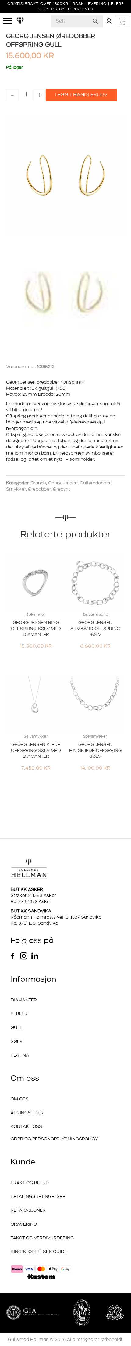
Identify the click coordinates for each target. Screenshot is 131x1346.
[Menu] (8, 21)
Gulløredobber (95, 483)
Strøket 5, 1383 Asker (33, 896)
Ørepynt (61, 489)
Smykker (16, 489)
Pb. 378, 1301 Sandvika (34, 923)
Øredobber (39, 489)
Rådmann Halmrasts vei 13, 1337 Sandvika (56, 917)
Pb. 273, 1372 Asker (31, 902)
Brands (38, 483)
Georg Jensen (63, 483)
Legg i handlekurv (81, 95)
